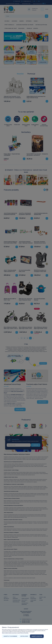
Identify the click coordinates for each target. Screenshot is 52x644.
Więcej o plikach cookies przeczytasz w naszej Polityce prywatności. (15, 632)
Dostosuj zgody (24, 636)
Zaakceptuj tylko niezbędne (10, 636)
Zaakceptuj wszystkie (37, 636)
